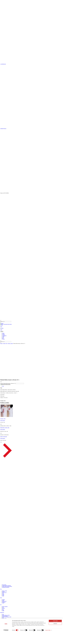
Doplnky (3, 591)
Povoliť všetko (55, 620)
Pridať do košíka (7, 384)
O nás (3, 337)
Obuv (3, 593)
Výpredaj (3, 334)
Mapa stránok (4, 584)
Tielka (3, 595)
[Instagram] (31, 256)
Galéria (3, 336)
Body (3, 607)
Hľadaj (1, 321)
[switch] (26, 630)
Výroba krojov (4, 335)
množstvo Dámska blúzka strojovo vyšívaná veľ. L (7, 383)
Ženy (7, 343)
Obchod (4, 343)
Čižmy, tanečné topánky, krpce (6, 616)
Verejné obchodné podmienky (6, 585)
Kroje (3, 614)
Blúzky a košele (10, 343)
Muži (1, 597)
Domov (3, 333)
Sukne (3, 594)
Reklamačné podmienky (5, 587)
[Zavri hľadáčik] (0, 320)
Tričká (3, 602)
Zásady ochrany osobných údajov (7, 586)
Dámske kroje (2, 612)
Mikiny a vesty (4, 592)
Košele (3, 600)
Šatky (3, 617)
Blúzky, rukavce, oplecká (6, 615)
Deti (0, 604)
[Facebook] (31, 319)
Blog (3, 338)
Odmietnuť (55, 623)
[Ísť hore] (7, 457)
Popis (3, 386)
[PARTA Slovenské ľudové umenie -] (6, 324)
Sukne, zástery (4, 618)
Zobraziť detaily (48, 630)
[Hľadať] (0, 322)
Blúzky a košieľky (5, 606)
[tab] (32, 386)
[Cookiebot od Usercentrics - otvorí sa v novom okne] (6, 630)
